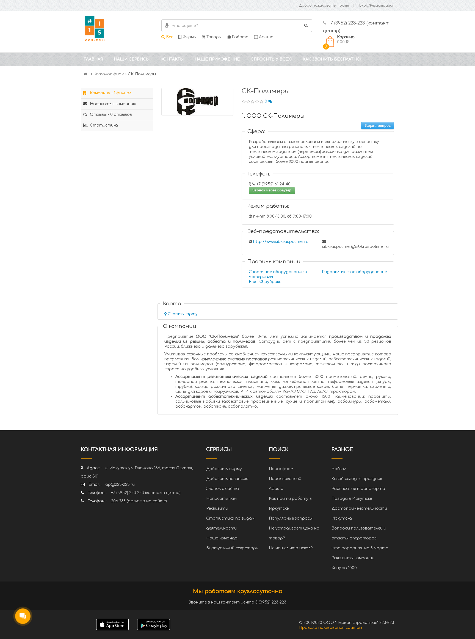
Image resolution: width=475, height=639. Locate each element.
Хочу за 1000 (344, 568)
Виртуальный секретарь (232, 548)
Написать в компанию (112, 104)
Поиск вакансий (285, 479)
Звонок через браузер (271, 190)
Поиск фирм (281, 469)
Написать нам (221, 499)
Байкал (339, 469)
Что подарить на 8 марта (360, 548)
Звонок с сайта (222, 489)
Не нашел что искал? (291, 548)
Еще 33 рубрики (265, 282)
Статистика (103, 125)
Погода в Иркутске (352, 499)
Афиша (266, 37)
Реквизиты (217, 508)
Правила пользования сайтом (330, 628)
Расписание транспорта (358, 489)
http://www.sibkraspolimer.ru (280, 242)
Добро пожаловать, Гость (324, 5)
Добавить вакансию (227, 479)
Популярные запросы (291, 518)
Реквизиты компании (353, 558)
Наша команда (222, 538)
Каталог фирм (108, 74)
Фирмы (189, 37)
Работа (239, 37)
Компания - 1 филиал (110, 93)
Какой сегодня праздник (357, 479)
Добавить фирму (224, 469)
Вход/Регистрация (376, 5)
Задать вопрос (377, 126)
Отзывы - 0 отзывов (110, 115)
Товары (213, 37)
